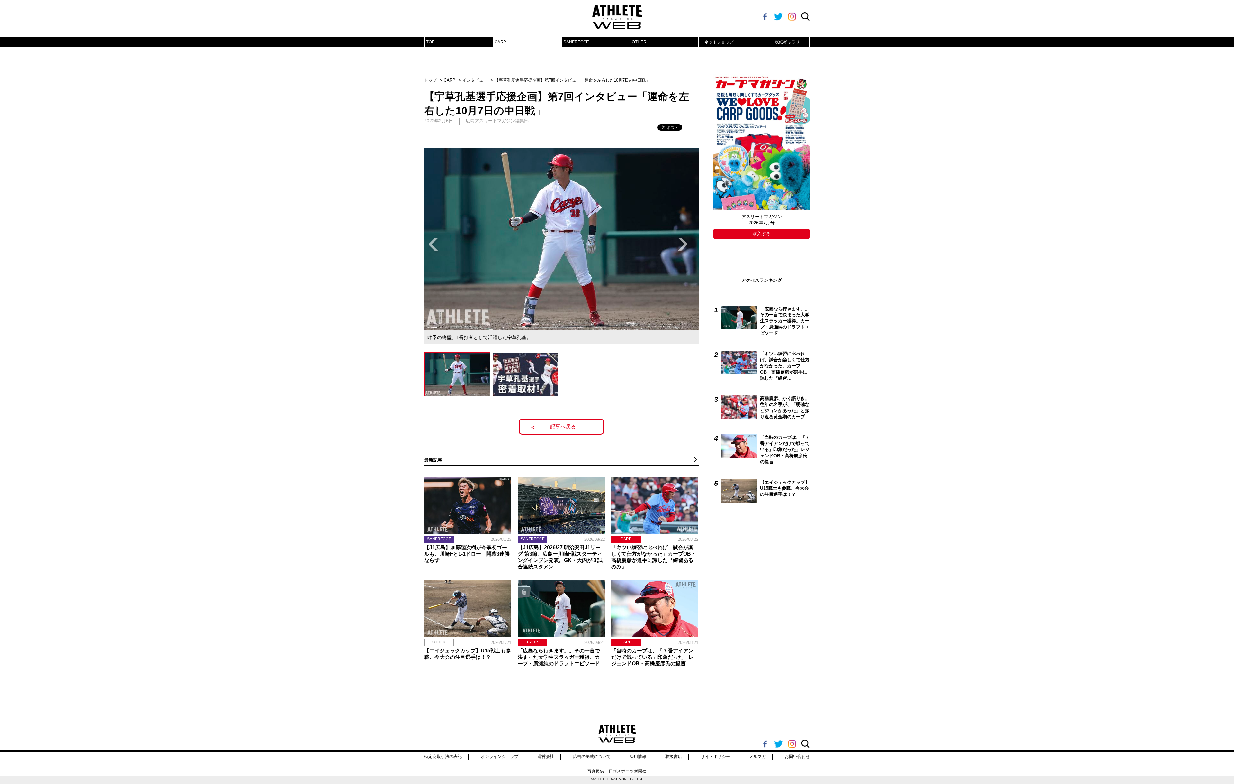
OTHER (639, 42)
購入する (762, 233)
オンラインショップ (499, 756)
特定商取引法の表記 (443, 756)
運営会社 (545, 756)
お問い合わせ (797, 756)
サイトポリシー (715, 756)
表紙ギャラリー (789, 42)
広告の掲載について (592, 756)
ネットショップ (719, 42)
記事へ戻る (563, 426)
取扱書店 (673, 756)
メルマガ (757, 756)
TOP (430, 42)
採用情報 (638, 756)
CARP (500, 42)
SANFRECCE (576, 42)
